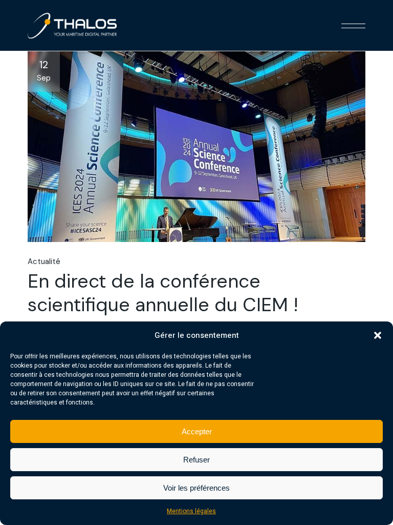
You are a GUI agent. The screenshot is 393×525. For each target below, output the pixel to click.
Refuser (196, 459)
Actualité (44, 261)
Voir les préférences (196, 487)
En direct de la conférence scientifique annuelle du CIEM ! (163, 293)
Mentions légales (191, 511)
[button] (378, 335)
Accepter (197, 431)
